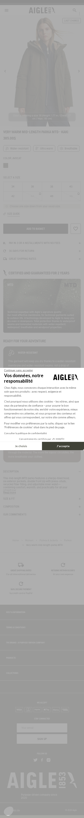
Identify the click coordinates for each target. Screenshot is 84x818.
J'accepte (63, 446)
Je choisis (21, 446)
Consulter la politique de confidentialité (25, 433)
